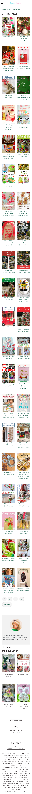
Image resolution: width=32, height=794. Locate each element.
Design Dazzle (6, 9)
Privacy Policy (16, 730)
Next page (7, 604)
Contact (16, 746)
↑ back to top (16, 721)
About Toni (16, 732)
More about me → (20, 639)
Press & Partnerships (16, 749)
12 (21, 599)
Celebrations (16, 9)
